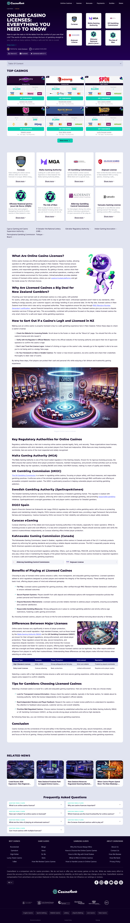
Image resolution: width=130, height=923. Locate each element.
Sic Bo (43, 854)
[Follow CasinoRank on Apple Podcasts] (121, 882)
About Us (115, 847)
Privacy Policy (115, 861)
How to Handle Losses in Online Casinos (81, 861)
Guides (111, 3)
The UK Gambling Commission (24, 475)
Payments (101, 3)
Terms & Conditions (35, 920)
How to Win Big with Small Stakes (81, 854)
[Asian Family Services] (94, 903)
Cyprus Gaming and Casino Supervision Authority (17, 230)
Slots (43, 858)
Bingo (43, 847)
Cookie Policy (68, 920)
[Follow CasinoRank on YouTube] (111, 882)
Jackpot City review (26, 102)
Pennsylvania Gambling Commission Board (21, 235)
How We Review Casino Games (43, 861)
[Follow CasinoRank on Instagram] (101, 882)
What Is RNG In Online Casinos (81, 858)
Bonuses (89, 3)
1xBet (14, 861)
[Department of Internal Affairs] (27, 903)
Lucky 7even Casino (14, 858)
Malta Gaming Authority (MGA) (29, 634)
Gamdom (14, 850)
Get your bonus (26, 98)
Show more (64, 140)
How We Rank (115, 858)
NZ (9, 882)
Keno (44, 850)
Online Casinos (66, 3)
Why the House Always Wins (81, 847)
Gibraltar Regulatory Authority (77, 229)
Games (79, 3)
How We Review (115, 854)
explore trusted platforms (61, 278)
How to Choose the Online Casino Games (81, 850)
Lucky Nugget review (104, 132)
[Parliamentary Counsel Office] (45, 903)
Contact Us (115, 850)
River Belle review (65, 132)
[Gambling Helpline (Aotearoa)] (79, 903)
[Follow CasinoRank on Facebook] (96, 882)
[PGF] (64, 903)
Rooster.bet (14, 847)
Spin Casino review (104, 102)
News (121, 3)
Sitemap (98, 920)
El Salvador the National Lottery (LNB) (48, 230)
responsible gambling (106, 497)
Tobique (39, 234)
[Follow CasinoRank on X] (106, 882)
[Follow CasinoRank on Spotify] (116, 882)
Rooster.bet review (65, 102)
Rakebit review (26, 132)
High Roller (14, 854)
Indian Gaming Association (105, 229)
